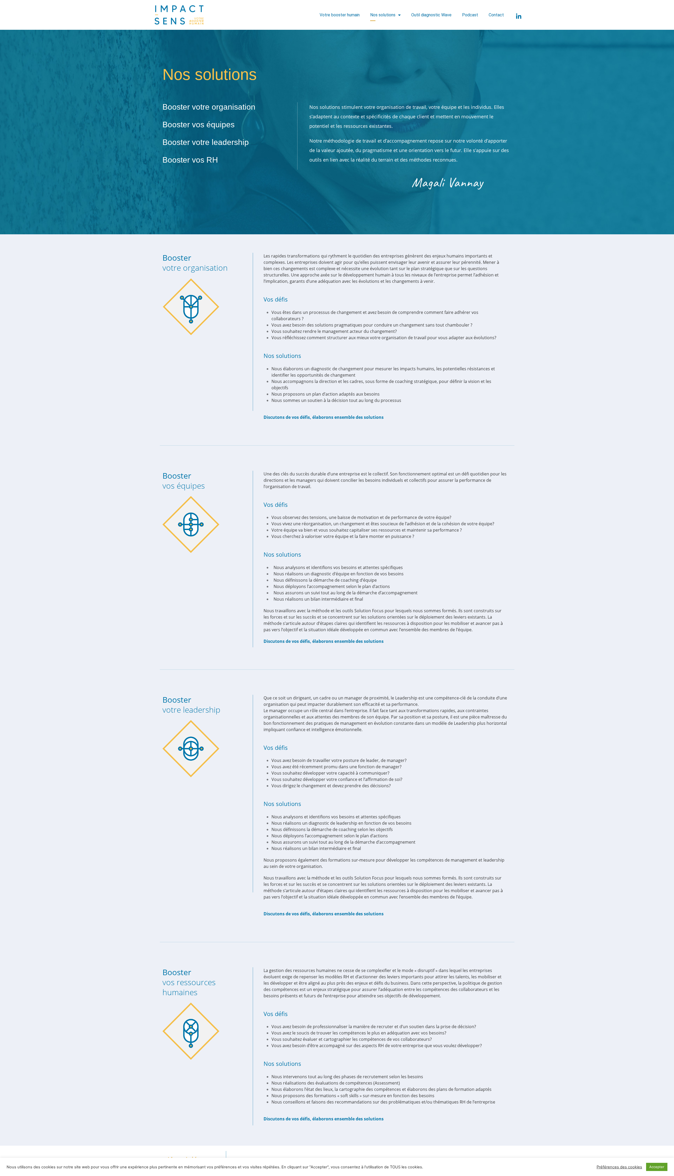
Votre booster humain (340, 14)
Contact (496, 14)
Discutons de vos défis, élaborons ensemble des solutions (324, 417)
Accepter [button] (656, 1167)
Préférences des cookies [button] (619, 1167)
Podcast (470, 14)
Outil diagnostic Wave (431, 14)
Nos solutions (382, 14)
